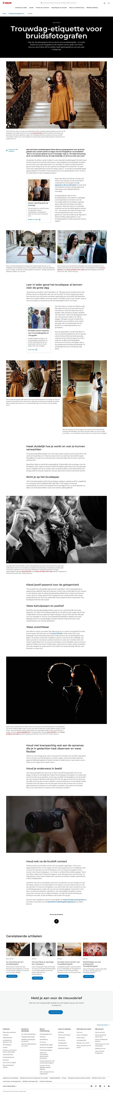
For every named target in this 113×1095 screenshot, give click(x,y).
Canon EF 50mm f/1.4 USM (43, 571)
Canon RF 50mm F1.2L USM (75, 269)
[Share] (56, 921)
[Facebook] (91, 1086)
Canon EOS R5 (37, 133)
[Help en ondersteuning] (85, 8)
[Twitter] (104, 1086)
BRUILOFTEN (56, 22)
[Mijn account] (104, 3)
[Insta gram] (95, 1086)
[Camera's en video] (27, 8)
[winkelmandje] (108, 3)
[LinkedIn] (100, 1086)
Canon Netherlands (9, 1086)
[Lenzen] (34, 8)
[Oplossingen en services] (67, 8)
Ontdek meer (12, 976)
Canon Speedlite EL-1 (23, 732)
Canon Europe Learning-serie (73, 900)
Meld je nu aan (55, 1012)
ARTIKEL (34, 958)
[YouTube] (108, 1086)
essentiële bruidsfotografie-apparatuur (61, 902)
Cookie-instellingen (45, 1081)
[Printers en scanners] (50, 8)
